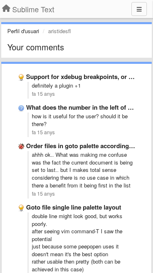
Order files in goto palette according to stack (89, 145)
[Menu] (139, 9)
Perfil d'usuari (23, 31)
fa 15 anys (43, 93)
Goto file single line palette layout (73, 207)
